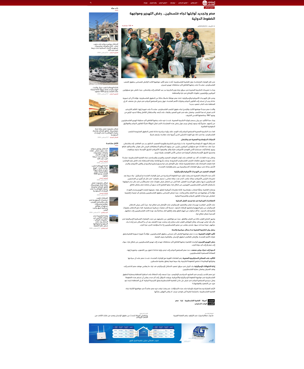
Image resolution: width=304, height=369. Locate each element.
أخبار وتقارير (104, 212)
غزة (181, 300)
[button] (91, 3)
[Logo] (208, 2)
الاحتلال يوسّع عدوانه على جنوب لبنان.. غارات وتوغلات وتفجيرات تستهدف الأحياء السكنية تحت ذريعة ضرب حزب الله (104, 47)
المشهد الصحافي (209, 7)
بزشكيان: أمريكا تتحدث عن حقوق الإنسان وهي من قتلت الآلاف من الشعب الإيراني (121, 316)
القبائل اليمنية (114, 137)
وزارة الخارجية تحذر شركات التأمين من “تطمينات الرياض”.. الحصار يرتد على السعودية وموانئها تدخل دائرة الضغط (100, 221)
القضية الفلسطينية (192, 300)
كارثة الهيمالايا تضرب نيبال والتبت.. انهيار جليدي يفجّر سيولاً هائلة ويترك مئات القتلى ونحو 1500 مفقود (104, 89)
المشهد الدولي (114, 52)
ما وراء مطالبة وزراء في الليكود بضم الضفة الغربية (193, 315)
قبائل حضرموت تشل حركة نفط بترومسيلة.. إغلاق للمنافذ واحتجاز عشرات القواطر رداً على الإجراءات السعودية (105, 132)
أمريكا (204, 300)
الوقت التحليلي (201, 304)
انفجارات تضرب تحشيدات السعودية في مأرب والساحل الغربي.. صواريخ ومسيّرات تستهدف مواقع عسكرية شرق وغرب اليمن (98, 204)
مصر (177, 300)
